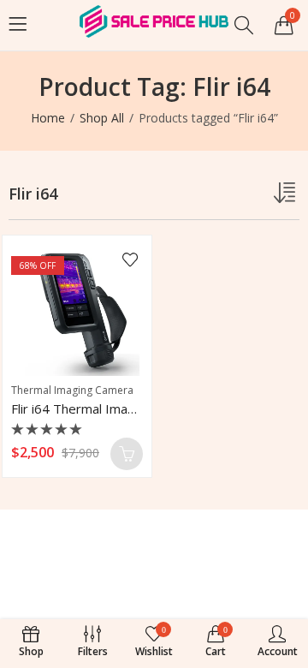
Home (48, 118)
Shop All (102, 118)
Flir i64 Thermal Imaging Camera (106, 408)
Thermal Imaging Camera (72, 390)
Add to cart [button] (126, 454)
